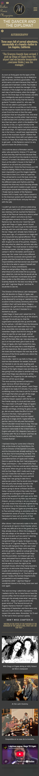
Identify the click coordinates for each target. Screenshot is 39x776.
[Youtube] (7, 3)
